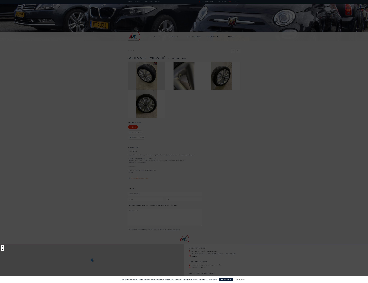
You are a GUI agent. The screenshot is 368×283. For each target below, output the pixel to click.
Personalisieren (240, 279)
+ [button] (2, 246)
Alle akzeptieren (226, 279)
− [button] (2, 249)
